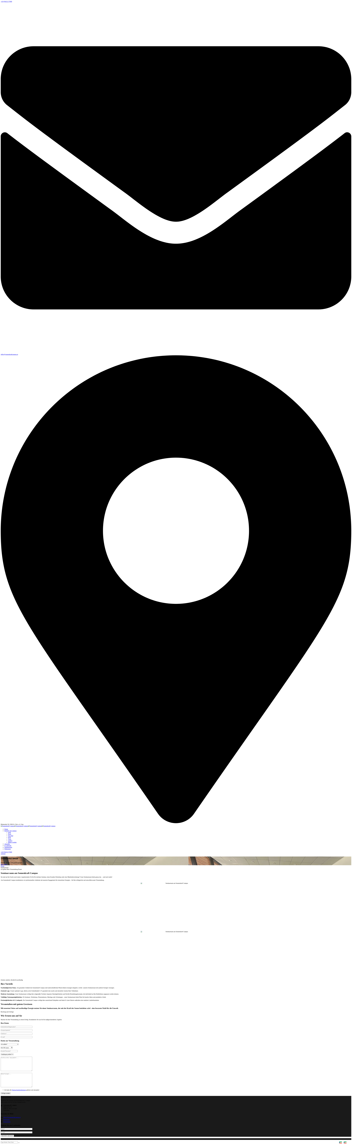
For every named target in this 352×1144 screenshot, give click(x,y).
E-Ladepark (7, 845)
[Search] (19, 1142)
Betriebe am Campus (10, 831)
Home (6, 829)
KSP (9, 837)
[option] (345, 1142)
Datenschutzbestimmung (19, 1090)
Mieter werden (12, 842)
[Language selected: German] (343, 1142)
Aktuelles (7, 844)
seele (9, 832)
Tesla (9, 839)
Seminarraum (8, 847)
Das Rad (10, 836)
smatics (10, 840)
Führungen (7, 849)
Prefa (9, 834)
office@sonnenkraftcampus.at (9, 354)
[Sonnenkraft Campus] (7, 826)
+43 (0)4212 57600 (6, 1)
